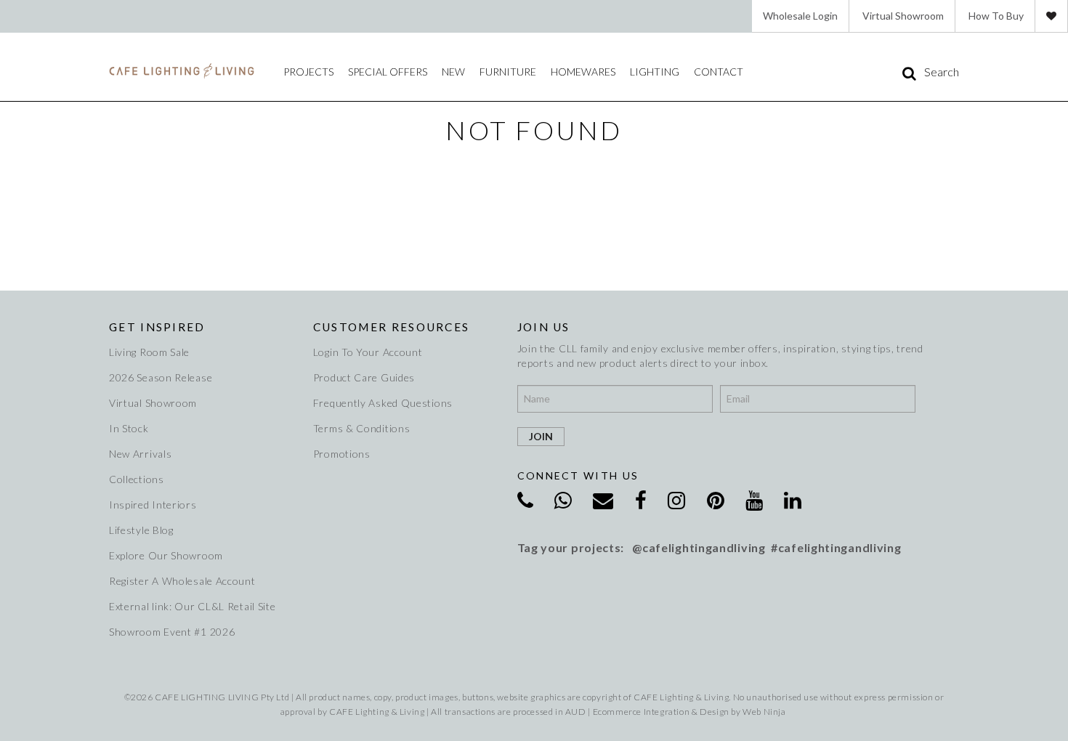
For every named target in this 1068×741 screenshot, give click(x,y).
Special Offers (387, 71)
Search (941, 72)
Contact (718, 71)
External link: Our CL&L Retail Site (192, 606)
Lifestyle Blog (141, 530)
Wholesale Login (800, 15)
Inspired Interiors (153, 504)
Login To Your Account (368, 352)
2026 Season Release (160, 377)
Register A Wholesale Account (182, 581)
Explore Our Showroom (166, 555)
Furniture (508, 71)
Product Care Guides (364, 377)
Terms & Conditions (361, 428)
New (453, 71)
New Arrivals (140, 454)
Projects (308, 71)
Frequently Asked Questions (383, 403)
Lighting (654, 71)
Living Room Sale (149, 352)
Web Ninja (764, 711)
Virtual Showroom (903, 15)
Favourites (1051, 16)
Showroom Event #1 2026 (172, 631)
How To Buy (996, 15)
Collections (136, 479)
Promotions (342, 454)
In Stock (129, 428)
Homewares (583, 71)
